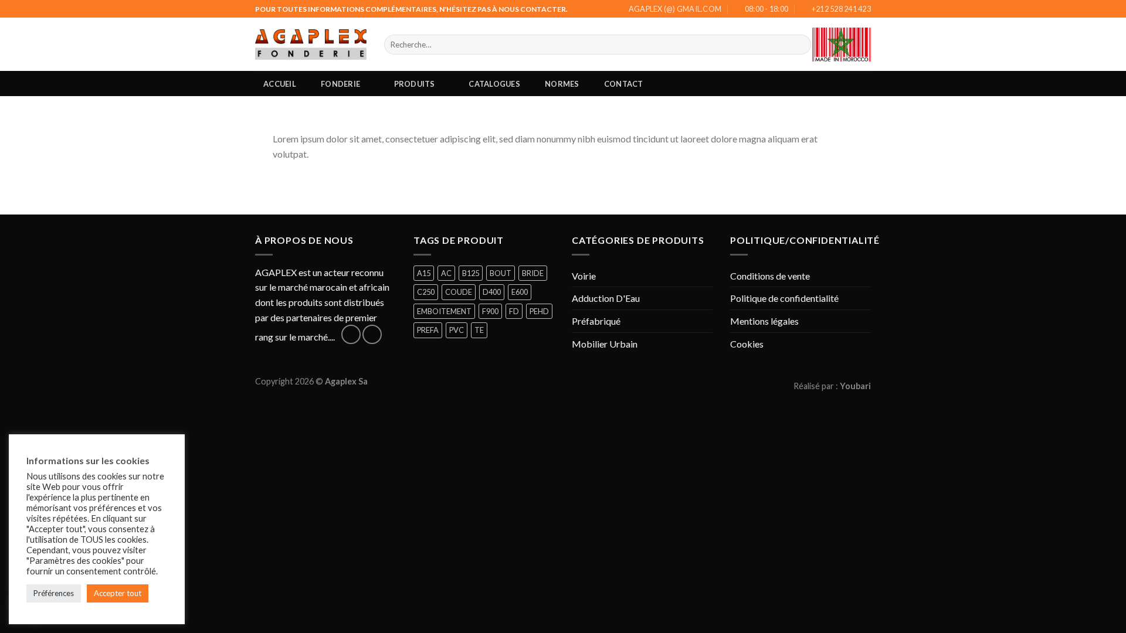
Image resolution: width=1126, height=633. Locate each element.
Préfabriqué (596, 320)
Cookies (747, 343)
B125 (470, 273)
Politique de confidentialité (784, 298)
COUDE (458, 292)
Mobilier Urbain (604, 343)
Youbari (855, 386)
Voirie (584, 275)
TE (479, 330)
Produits (414, 84)
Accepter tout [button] (117, 593)
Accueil (279, 84)
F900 (490, 311)
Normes (562, 84)
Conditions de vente (770, 275)
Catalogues (494, 84)
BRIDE (533, 273)
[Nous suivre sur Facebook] (351, 334)
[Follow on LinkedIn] (372, 334)
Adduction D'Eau (606, 298)
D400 (492, 292)
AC (446, 273)
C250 (426, 292)
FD (514, 311)
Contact (623, 84)
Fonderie (340, 84)
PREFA (428, 330)
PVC (456, 330)
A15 (423, 273)
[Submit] (800, 45)
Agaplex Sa (346, 381)
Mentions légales (764, 320)
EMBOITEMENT (444, 311)
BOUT (500, 273)
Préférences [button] (53, 593)
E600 (519, 292)
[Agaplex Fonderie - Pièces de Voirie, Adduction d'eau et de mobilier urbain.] (311, 44)
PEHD (539, 311)
